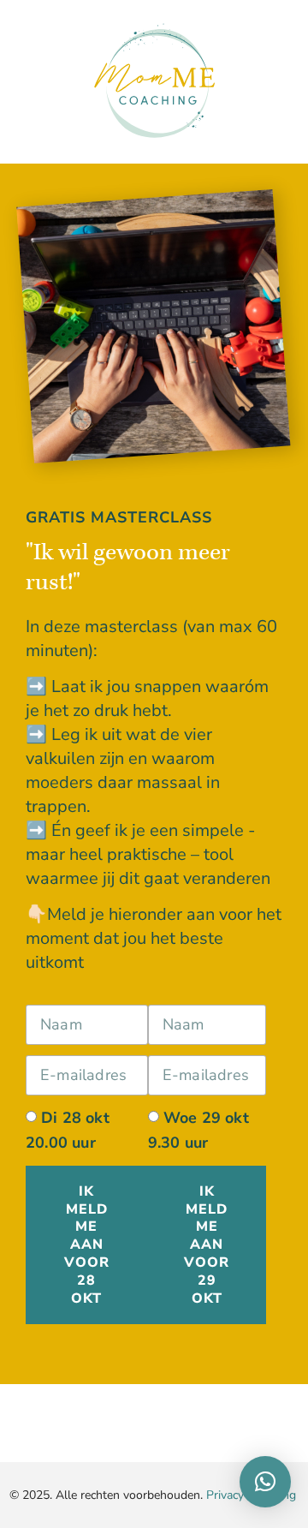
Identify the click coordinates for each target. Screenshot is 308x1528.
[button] (265, 1481)
